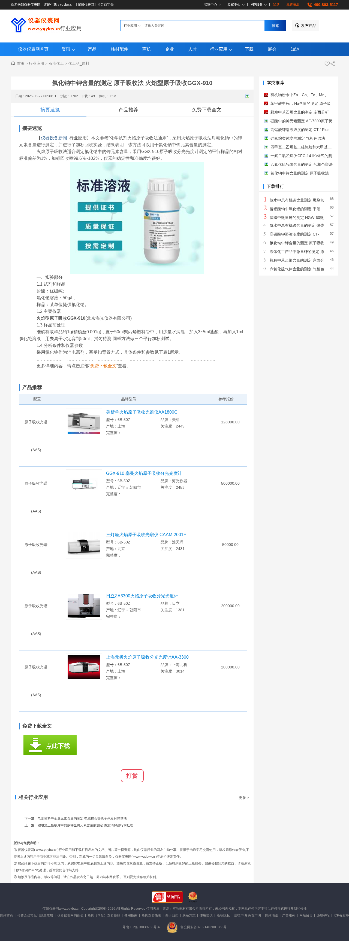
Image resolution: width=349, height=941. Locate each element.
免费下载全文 (206, 109)
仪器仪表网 (51, 909)
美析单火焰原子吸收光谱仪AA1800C (141, 412)
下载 (249, 49)
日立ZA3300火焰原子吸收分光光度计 (142, 596)
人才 (192, 49)
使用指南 (130, 915)
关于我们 (171, 915)
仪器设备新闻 (54, 138)
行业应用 (71, 28)
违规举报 (323, 915)
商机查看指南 (151, 915)
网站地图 (271, 915)
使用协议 (206, 915)
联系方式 (188, 915)
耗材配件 (119, 49)
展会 (272, 49)
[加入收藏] (327, 63)
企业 (169, 49)
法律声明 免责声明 (247, 915)
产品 (92, 49)
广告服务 (288, 915)
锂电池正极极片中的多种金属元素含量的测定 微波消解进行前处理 (85, 825)
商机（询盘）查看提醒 (104, 915)
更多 (244, 797)
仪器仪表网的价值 (70, 915)
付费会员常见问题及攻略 (35, 915)
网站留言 (305, 915)
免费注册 (292, 4)
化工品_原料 (78, 63)
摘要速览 (50, 109)
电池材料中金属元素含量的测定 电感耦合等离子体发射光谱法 (82, 818)
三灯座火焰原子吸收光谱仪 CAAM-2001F (146, 534)
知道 (295, 49)
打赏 (132, 776)
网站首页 (6, 915)
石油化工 (56, 63)
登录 (276, 4)
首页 (21, 63)
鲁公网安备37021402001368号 (203, 927)
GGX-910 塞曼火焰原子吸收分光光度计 (144, 473)
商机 (146, 49)
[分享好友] (332, 63)
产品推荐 (128, 109)
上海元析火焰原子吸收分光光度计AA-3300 (147, 657)
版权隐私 (223, 915)
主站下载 (50, 745)
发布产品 (308, 25)
